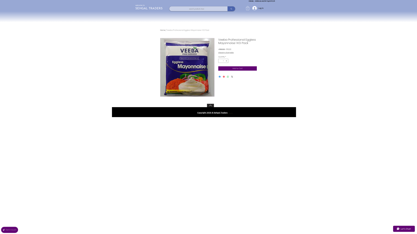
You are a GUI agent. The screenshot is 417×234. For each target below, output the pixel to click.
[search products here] (231, 8)
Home (162, 30)
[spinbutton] (223, 61)
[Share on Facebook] (219, 76)
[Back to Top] (210, 105)
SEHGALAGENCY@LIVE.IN (265, 1)
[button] (247, 8)
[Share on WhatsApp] (228, 76)
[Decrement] (220, 61)
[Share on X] (232, 76)
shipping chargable (226, 53)
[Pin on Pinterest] (224, 76)
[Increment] (226, 61)
